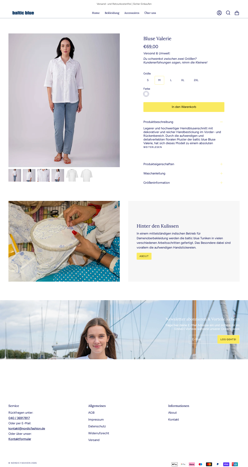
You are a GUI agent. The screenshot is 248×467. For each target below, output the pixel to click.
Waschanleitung (154, 173)
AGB (91, 412)
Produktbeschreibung (158, 122)
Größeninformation (156, 183)
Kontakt (173, 419)
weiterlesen (152, 147)
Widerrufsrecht (98, 433)
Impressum (96, 419)
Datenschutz (97, 426)
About (144, 256)
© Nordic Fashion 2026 (22, 463)
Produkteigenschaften (158, 164)
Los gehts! (228, 339)
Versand (94, 440)
